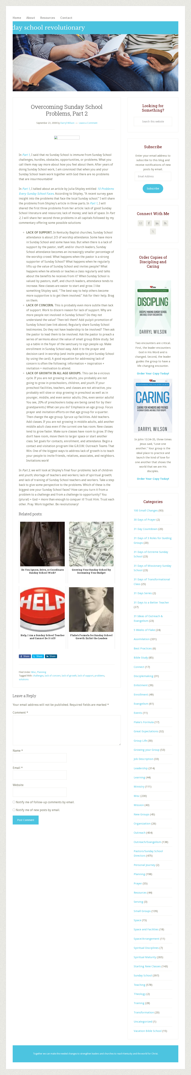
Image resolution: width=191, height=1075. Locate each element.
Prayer (138, 883)
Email (18, 768)
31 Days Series (143, 593)
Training (139, 1003)
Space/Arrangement (146, 938)
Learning (139, 777)
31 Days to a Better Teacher (151, 602)
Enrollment (141, 694)
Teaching (139, 985)
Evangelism (141, 703)
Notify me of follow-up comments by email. (45, 802)
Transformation (144, 1012)
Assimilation (142, 639)
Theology (140, 994)
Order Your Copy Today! (153, 478)
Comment (20, 712)
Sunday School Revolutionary (95, 56)
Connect (139, 667)
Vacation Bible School (148, 1031)
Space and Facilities (146, 929)
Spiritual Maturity (145, 957)
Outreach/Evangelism (147, 842)
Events (138, 713)
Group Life (140, 740)
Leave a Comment (88, 123)
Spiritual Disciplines (146, 948)
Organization (142, 823)
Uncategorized (143, 1021)
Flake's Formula (144, 722)
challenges (38, 675)
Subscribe (153, 188)
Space (137, 920)
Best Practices (143, 648)
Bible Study (141, 657)
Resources (140, 892)
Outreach (139, 832)
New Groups (141, 814)
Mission (139, 805)
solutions (24, 679)
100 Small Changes (146, 510)
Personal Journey (144, 865)
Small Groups (142, 911)
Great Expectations (146, 731)
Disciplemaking (143, 676)
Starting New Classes (147, 966)
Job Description (143, 759)
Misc (33, 672)
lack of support (85, 675)
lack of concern (53, 675)
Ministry (139, 786)
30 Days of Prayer (145, 519)
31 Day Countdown (145, 529)
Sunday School (143, 975)
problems (99, 675)
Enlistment (141, 685)
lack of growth (69, 675)
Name (18, 750)
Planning (41, 672)
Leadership (141, 768)
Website (18, 785)
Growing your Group (146, 750)
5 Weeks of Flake (144, 630)
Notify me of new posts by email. (38, 810)
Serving (138, 901)
